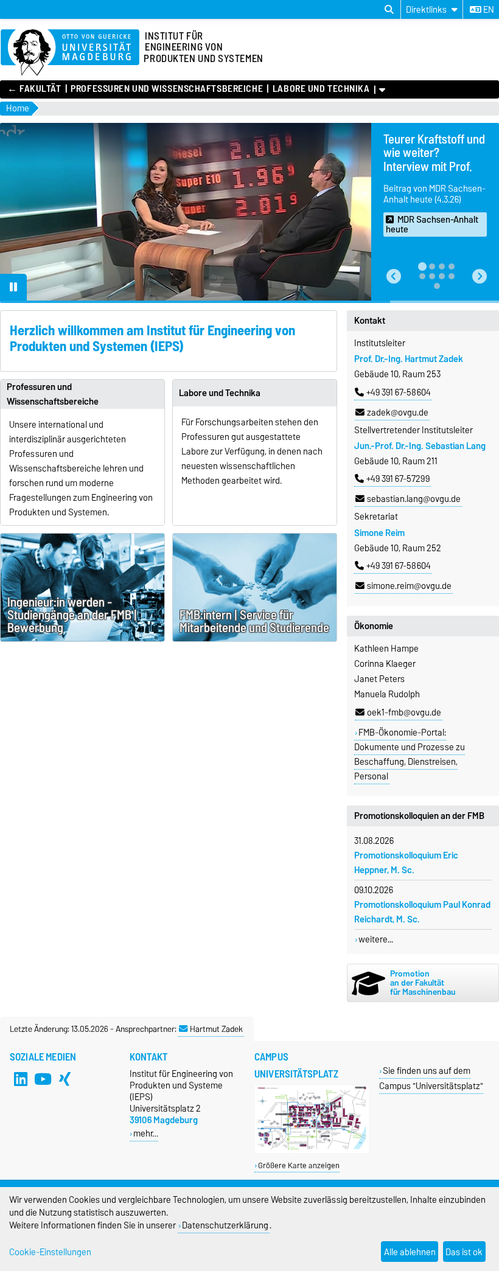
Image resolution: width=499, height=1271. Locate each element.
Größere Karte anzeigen (299, 1165)
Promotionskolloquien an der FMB (419, 816)
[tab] (422, 266)
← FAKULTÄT (34, 89)
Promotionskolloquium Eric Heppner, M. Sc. (406, 862)
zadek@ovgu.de (397, 412)
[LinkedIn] (21, 1079)
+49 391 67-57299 (398, 479)
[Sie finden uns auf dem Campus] (311, 1150)
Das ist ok (464, 1251)
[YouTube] (43, 1079)
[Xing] (64, 1079)
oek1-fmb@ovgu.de (404, 712)
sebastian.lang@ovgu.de (414, 499)
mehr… (145, 1133)
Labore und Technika (321, 89)
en (487, 9)
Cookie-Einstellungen (50, 1251)
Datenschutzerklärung (225, 1225)
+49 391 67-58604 (398, 392)
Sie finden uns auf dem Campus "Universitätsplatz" (431, 1078)
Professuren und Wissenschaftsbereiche (167, 89)
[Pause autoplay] (13, 287)
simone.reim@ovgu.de (409, 586)
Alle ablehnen (410, 1251)
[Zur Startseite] (70, 53)
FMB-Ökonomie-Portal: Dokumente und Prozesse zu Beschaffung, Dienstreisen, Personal (409, 754)
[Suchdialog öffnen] (389, 9)
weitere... (375, 939)
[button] (393, 276)
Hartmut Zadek (216, 1029)
